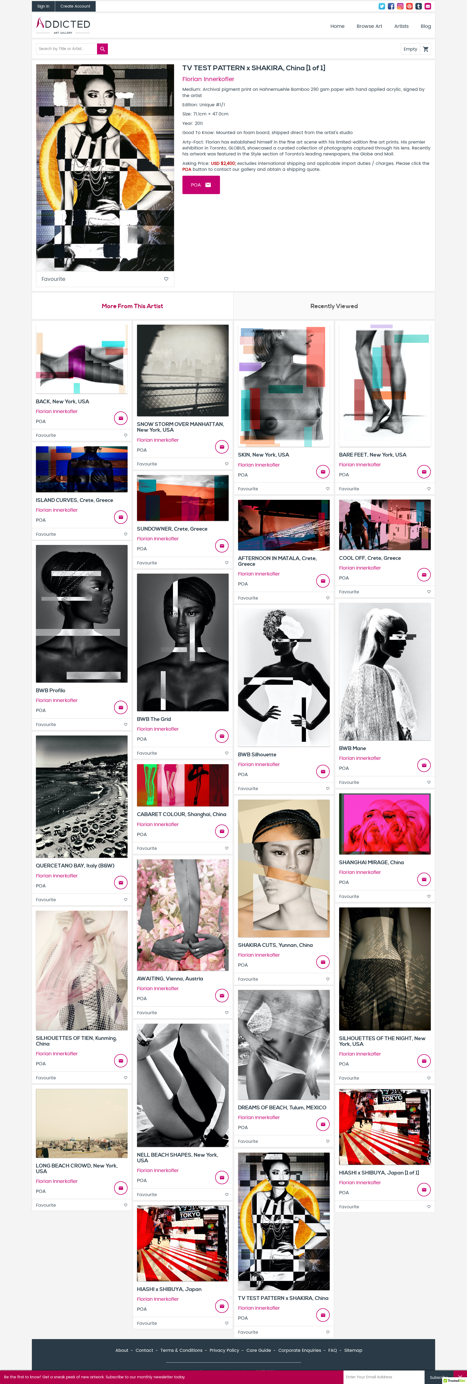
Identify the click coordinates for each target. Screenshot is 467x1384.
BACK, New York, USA (62, 401)
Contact (428, 6)
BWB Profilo (50, 690)
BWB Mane (352, 748)
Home (338, 26)
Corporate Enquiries (299, 1350)
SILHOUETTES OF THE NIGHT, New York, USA (382, 1041)
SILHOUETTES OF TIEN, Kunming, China (76, 1041)
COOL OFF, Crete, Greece (370, 558)
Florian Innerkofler (208, 79)
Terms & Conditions (181, 1350)
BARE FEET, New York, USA (372, 455)
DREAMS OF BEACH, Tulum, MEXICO (282, 1107)
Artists (401, 26)
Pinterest (409, 6)
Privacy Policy (224, 1350)
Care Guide (258, 1350)
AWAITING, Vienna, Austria (170, 979)
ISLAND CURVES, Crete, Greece (74, 500)
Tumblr (418, 6)
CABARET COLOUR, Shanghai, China (181, 814)
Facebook (391, 6)
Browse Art (369, 26)
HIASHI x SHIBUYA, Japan (169, 1289)
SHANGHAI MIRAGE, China (371, 862)
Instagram (400, 6)
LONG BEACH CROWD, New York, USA (77, 1169)
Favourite (105, 279)
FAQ (332, 1350)
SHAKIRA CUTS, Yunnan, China (275, 945)
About (121, 1350)
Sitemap (353, 1350)
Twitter (382, 6)
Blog (426, 26)
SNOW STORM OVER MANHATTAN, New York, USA (180, 427)
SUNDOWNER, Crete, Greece (172, 529)
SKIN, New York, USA (263, 455)
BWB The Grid (154, 719)
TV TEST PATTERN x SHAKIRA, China (283, 1298)
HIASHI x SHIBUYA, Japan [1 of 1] (379, 1173)
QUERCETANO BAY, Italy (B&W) (75, 866)
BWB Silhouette (257, 754)
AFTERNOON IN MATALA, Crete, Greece (277, 561)
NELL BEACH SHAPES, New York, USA (177, 1158)
